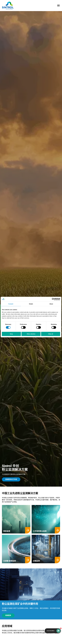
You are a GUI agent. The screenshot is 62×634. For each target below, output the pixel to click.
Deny (11, 334)
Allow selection (31, 334)
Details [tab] (31, 303)
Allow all (50, 334)
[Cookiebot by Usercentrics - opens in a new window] (53, 299)
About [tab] (51, 303)
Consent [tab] (10, 303)
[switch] (23, 327)
